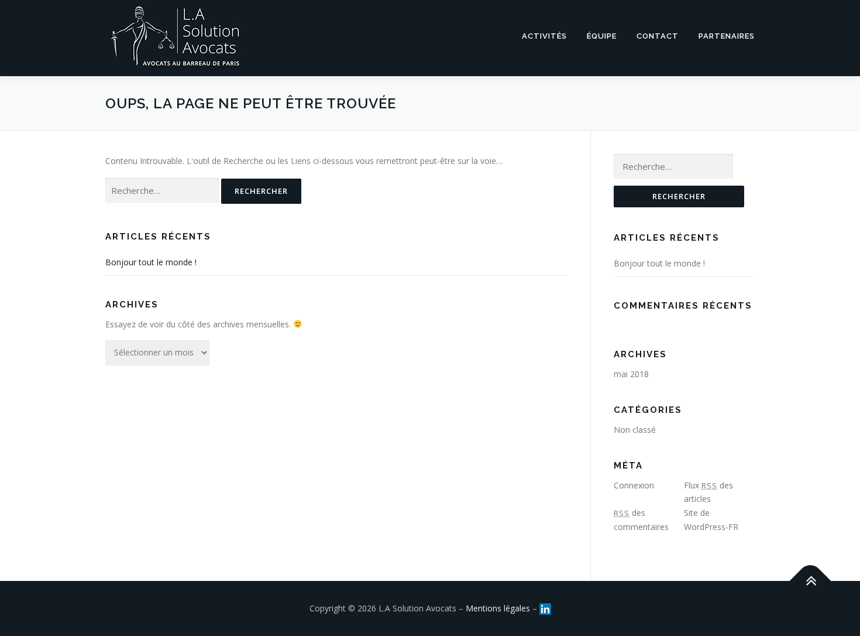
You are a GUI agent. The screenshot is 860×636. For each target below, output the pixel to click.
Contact (658, 36)
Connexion (634, 485)
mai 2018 (631, 373)
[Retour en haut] (810, 580)
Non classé (635, 429)
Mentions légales (498, 608)
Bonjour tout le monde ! (151, 262)
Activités (544, 36)
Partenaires (727, 36)
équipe (602, 36)
